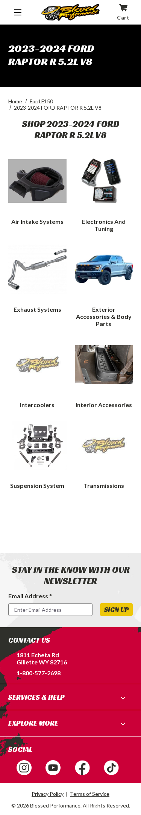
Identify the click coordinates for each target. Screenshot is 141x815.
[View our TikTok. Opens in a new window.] (111, 767)
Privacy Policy (48, 794)
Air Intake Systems (37, 221)
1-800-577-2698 (39, 672)
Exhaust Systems (37, 309)
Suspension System (37, 485)
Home (15, 101)
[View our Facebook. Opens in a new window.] (82, 767)
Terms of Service (89, 794)
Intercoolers (37, 404)
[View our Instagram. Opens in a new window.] (24, 767)
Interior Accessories (104, 404)
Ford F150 (41, 101)
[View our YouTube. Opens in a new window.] (53, 767)
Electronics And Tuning (104, 225)
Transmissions (103, 485)
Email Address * (30, 595)
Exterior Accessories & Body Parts (104, 316)
